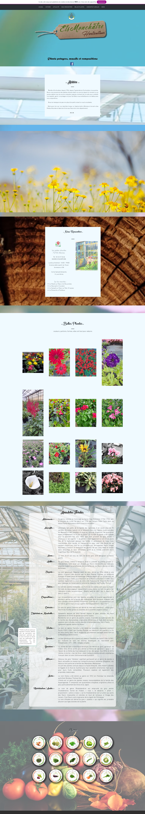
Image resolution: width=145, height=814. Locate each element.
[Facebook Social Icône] (72, 64)
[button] (38, 742)
